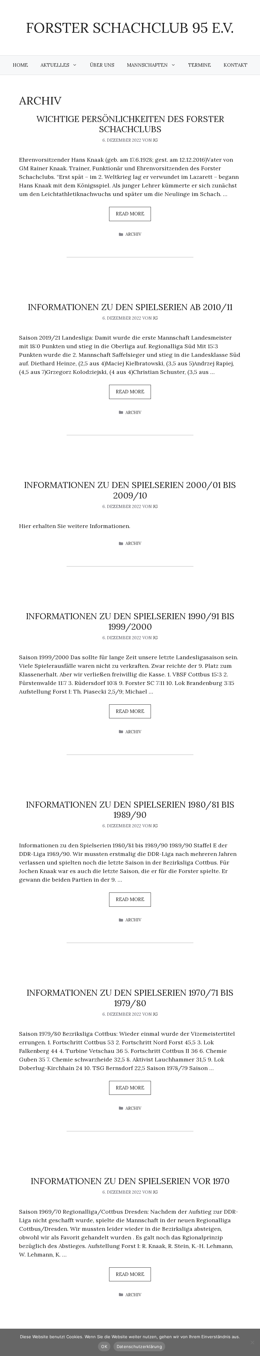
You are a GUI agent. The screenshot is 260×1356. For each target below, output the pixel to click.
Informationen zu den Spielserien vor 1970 (130, 1181)
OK (104, 1346)
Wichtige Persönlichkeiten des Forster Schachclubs (130, 123)
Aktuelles (55, 65)
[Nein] (252, 1342)
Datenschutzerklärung (139, 1346)
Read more (130, 214)
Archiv (133, 234)
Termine (199, 65)
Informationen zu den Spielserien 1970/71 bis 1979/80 (130, 997)
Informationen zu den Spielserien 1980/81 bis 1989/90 (130, 809)
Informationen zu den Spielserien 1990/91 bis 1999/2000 (130, 621)
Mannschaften (147, 65)
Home (20, 65)
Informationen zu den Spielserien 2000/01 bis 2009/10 (130, 489)
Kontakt (235, 65)
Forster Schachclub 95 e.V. (130, 27)
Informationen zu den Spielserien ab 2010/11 (130, 307)
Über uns (102, 65)
